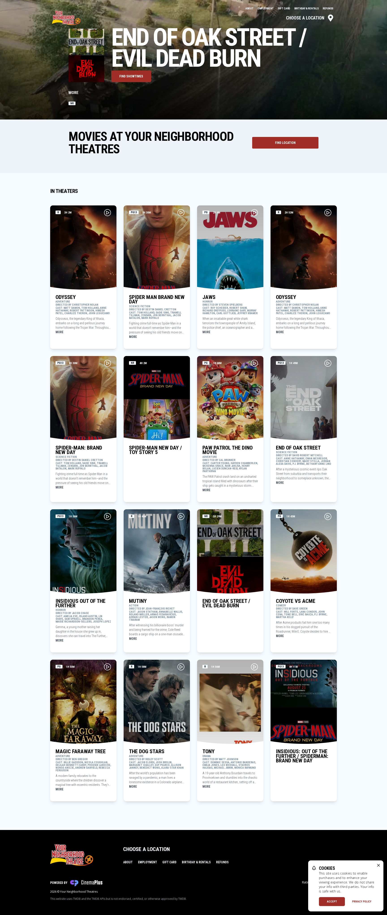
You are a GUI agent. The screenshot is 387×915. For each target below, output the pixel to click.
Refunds (328, 8)
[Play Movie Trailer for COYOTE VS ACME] (327, 516)
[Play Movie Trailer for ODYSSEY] (107, 212)
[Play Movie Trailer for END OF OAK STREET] (327, 363)
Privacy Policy (361, 901)
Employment (266, 8)
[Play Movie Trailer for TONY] (254, 666)
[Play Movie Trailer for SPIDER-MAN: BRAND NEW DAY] (107, 363)
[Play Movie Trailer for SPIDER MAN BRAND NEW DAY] (181, 212)
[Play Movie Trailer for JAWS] (254, 212)
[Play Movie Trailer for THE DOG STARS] (181, 666)
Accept (332, 901)
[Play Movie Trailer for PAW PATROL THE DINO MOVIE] (254, 363)
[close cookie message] (378, 865)
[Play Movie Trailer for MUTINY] (181, 516)
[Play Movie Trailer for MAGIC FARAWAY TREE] (107, 666)
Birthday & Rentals (306, 8)
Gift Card (284, 8)
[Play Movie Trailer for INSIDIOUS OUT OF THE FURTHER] (107, 516)
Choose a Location (305, 18)
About (249, 8)
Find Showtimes (131, 76)
